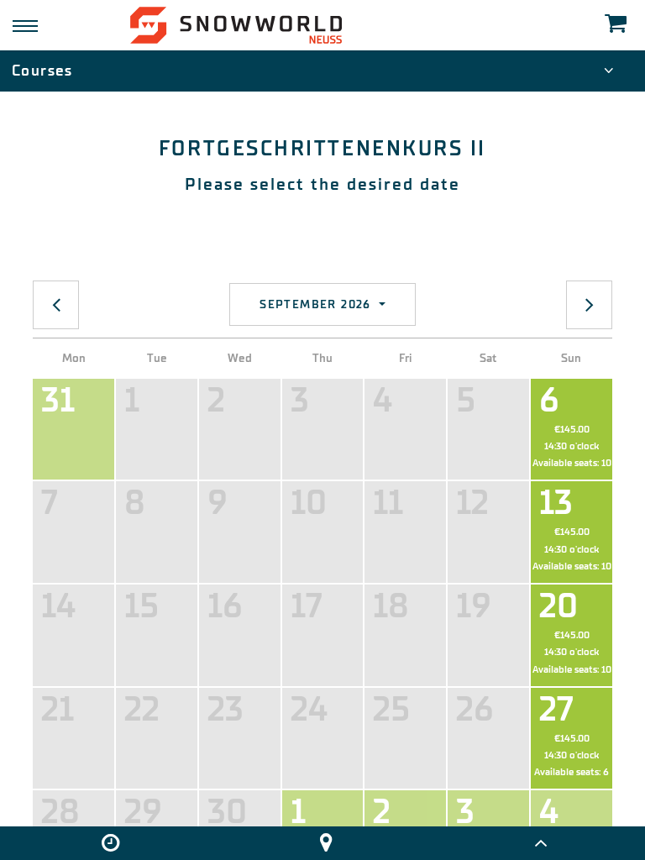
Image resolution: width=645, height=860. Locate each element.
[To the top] (540, 843)
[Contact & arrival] (325, 843)
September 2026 (317, 304)
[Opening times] (110, 843)
